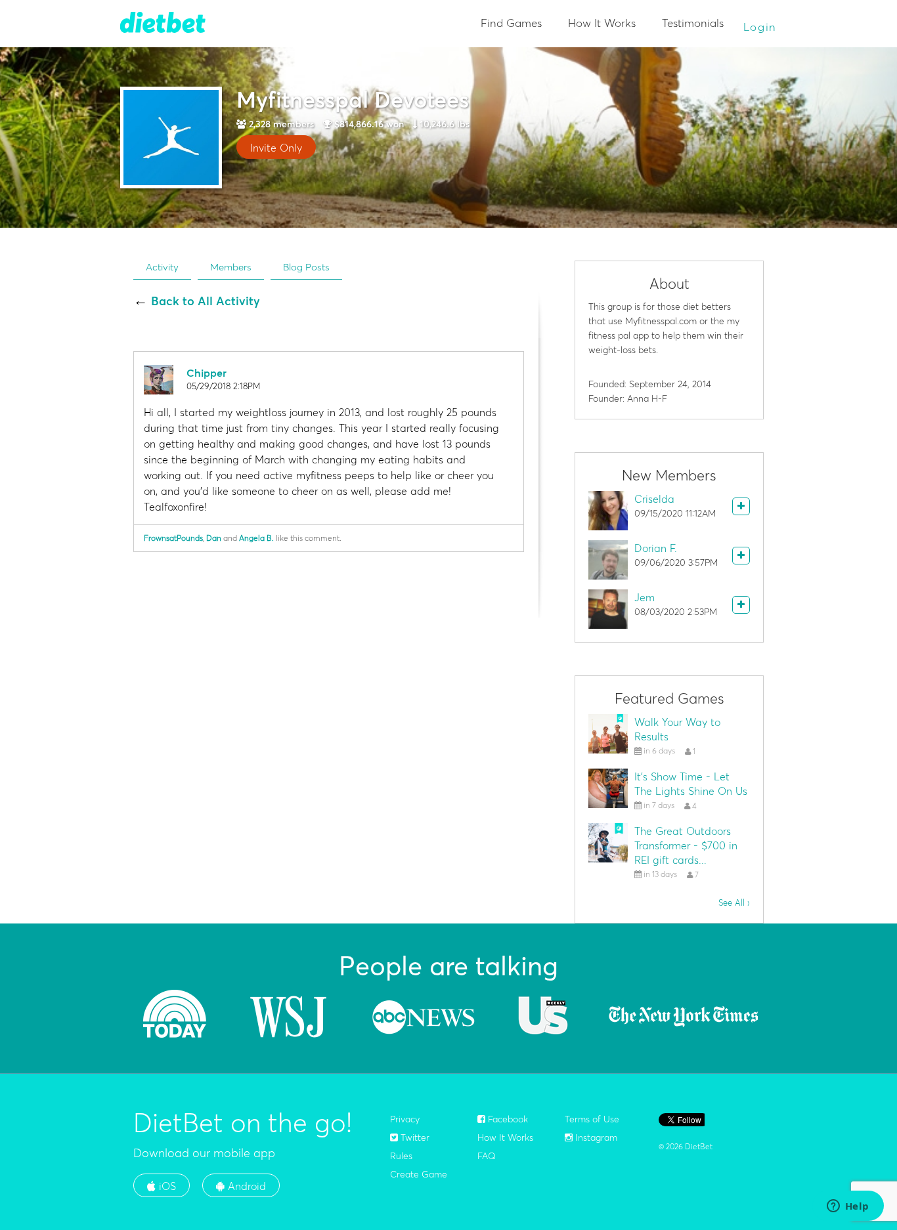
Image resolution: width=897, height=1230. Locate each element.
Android (245, 1186)
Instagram (595, 1137)
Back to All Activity (205, 301)
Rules (401, 1156)
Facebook (506, 1119)
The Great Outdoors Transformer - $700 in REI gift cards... (685, 845)
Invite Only (276, 147)
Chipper (206, 372)
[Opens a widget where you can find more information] (848, 1207)
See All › (734, 902)
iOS (166, 1186)
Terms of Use (592, 1119)
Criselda (654, 498)
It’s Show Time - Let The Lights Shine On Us (690, 783)
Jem (644, 597)
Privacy (405, 1119)
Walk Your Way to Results (677, 729)
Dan (213, 538)
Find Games (511, 23)
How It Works (602, 23)
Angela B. (256, 538)
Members (231, 267)
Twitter (413, 1137)
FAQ (486, 1156)
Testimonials (693, 23)
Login (760, 26)
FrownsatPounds (173, 538)
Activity (162, 267)
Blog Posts (306, 267)
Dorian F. (655, 548)
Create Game (418, 1174)
